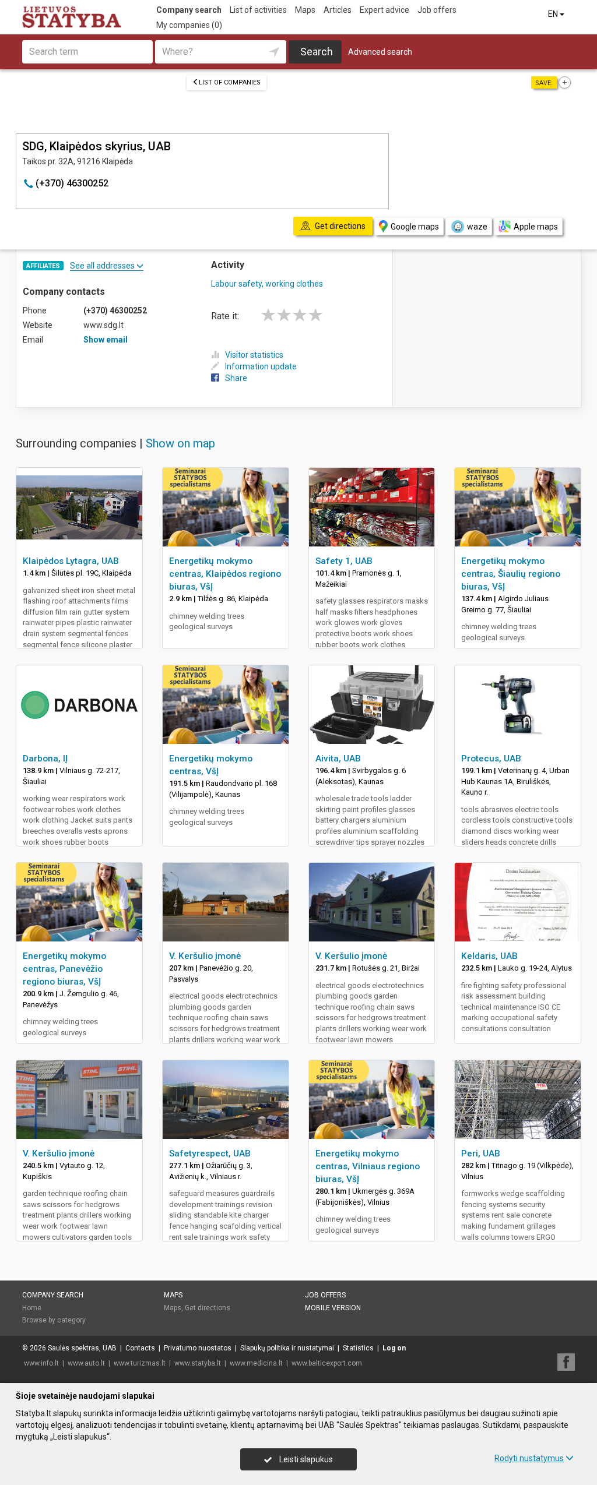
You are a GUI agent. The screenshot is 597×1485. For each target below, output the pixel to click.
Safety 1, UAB (344, 561)
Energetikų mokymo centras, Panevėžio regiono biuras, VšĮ (64, 969)
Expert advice (384, 10)
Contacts (140, 1348)
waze (477, 226)
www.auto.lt (86, 1363)
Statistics (358, 1348)
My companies (189, 25)
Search (316, 51)
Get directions (207, 1308)
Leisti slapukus (305, 1459)
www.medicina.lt (256, 1363)
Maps (305, 10)
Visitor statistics (254, 354)
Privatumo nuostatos (197, 1348)
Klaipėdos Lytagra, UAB (71, 561)
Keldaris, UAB (489, 956)
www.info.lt (41, 1363)
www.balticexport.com (327, 1363)
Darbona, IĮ (45, 758)
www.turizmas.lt (140, 1363)
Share (236, 378)
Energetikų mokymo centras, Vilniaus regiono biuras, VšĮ (367, 1166)
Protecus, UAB (491, 758)
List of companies (230, 82)
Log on (394, 1348)
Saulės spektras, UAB (82, 1348)
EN (554, 14)
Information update (261, 366)
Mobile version (333, 1308)
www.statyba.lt (197, 1363)
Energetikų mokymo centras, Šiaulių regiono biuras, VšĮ (510, 574)
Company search (189, 10)
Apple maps (536, 226)
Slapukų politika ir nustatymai (287, 1348)
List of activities (258, 10)
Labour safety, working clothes (267, 283)
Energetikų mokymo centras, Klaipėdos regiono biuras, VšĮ (225, 574)
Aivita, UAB (338, 758)
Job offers (436, 10)
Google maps (415, 226)
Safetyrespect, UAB (210, 1153)
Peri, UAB (480, 1153)
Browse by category (54, 1320)
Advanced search (380, 52)
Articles (338, 10)
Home (31, 1308)
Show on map (180, 443)
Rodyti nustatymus (529, 1458)
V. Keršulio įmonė (205, 956)
